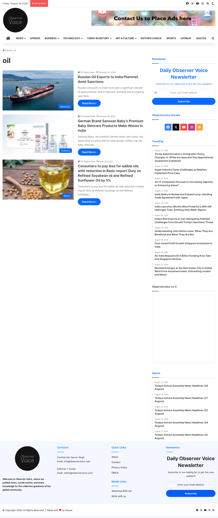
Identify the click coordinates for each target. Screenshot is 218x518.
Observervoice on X (164, 286)
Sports (171, 38)
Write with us (119, 496)
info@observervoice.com (77, 461)
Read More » (89, 103)
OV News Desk (87, 72)
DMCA (115, 472)
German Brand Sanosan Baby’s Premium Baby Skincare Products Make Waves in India (110, 126)
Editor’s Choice (151, 38)
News (19, 38)
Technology (71, 38)
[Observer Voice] (15, 20)
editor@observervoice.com (78, 473)
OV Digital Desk (87, 116)
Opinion (35, 38)
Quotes (201, 38)
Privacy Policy (119, 467)
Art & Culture (125, 38)
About (115, 457)
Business (51, 38)
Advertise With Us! (122, 491)
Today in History (98, 38)
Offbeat (186, 38)
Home (8, 50)
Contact (116, 462)
